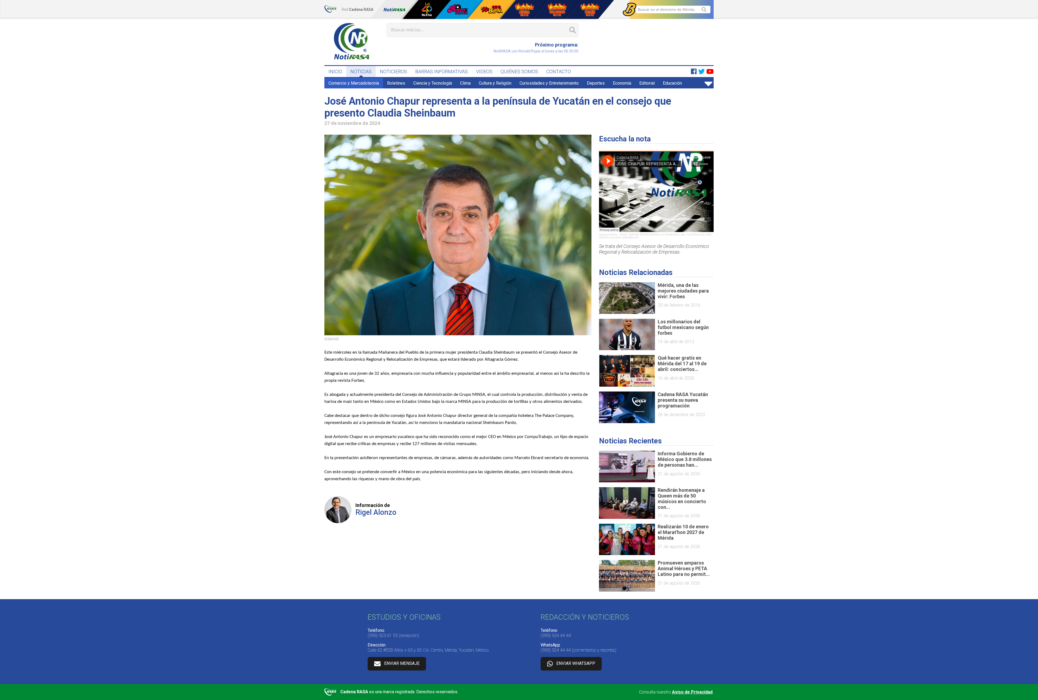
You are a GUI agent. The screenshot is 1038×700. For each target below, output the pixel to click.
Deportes (596, 83)
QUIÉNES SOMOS (519, 71)
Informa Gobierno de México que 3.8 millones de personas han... (685, 459)
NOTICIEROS (393, 71)
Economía (622, 83)
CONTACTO (558, 71)
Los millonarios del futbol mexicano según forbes (683, 327)
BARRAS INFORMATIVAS (441, 71)
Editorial (647, 83)
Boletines (396, 83)
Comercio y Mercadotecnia (353, 83)
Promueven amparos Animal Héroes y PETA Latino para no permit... (684, 568)
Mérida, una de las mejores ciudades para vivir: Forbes (683, 290)
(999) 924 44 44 (556, 635)
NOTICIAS (361, 71)
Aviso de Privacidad (692, 692)
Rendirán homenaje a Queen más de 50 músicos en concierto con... (682, 498)
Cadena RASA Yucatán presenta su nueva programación (683, 400)
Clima (465, 83)
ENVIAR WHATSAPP (575, 663)
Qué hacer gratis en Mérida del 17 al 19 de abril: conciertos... (682, 363)
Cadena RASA (608, 234)
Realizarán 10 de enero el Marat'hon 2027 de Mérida (683, 532)
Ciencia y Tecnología (432, 83)
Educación (672, 83)
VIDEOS (484, 71)
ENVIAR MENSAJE (402, 663)
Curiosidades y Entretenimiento (549, 83)
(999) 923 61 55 (383, 635)
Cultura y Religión (495, 83)
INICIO (335, 71)
